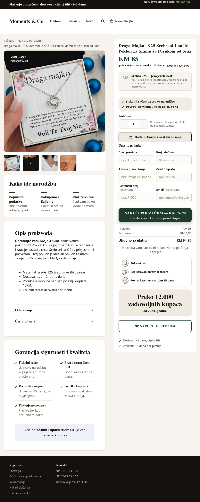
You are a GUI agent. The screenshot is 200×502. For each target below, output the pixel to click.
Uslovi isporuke (19, 493)
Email (168, 189)
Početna (9, 40)
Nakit (73, 21)
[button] (54, 101)
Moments (26, 21)
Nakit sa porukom (29, 40)
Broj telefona (165, 152)
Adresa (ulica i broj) (132, 169)
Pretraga (15, 471)
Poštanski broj (128, 188)
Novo (89, 21)
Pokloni (55, 21)
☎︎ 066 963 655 (67, 476)
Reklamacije (17, 482)
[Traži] (102, 21)
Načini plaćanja (19, 487)
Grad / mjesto (165, 169)
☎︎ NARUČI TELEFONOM (155, 326)
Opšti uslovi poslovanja (25, 476)
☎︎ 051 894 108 (67, 471)
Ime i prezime (128, 152)
